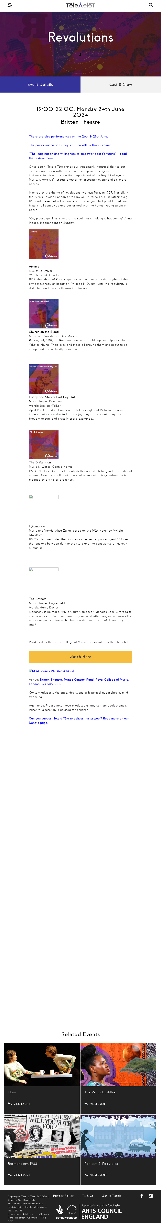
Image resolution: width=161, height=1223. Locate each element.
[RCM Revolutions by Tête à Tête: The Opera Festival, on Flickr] (51, 671)
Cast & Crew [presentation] (120, 84)
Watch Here (80, 657)
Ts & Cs (87, 1195)
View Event (22, 1103)
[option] (80, 44)
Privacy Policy (63, 1195)
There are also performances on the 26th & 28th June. (68, 136)
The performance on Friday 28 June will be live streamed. (71, 145)
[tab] (40, 84)
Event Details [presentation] (40, 84)
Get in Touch (111, 1195)
